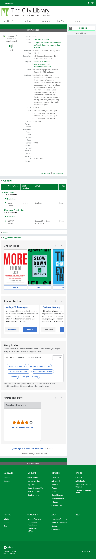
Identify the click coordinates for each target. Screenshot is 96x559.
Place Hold (83, 28)
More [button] (77, 21)
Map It (5, 232)
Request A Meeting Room (83, 491)
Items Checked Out (35, 488)
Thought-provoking (30, 377)
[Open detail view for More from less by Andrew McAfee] (15, 266)
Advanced (56, 481)
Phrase (54, 488)
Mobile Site (86, 552)
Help (78, 515)
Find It (15, 287)
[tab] (10, 357)
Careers (55, 526)
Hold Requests (34, 491)
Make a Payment (34, 519)
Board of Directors (59, 523)
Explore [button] (27, 21)
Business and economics (18, 371)
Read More (12, 330)
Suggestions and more (12, 237)
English (6, 477)
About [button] (54, 515)
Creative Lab (57, 505)
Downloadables (58, 498)
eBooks (55, 502)
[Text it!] (6, 203)
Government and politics (40, 366)
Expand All (45, 173)
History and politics (17, 366)
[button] (57, 358)
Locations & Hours (59, 519)
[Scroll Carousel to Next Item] (61, 245)
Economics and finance (42, 371)
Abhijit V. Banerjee (17, 307)
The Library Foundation (32, 524)
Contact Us (56, 530)
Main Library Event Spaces (83, 485)
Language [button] (8, 473)
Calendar (79, 477)
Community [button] (33, 515)
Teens (6, 523)
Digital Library (57, 495)
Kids (5, 526)
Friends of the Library (33, 529)
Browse (55, 484)
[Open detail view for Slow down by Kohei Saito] (39, 266)
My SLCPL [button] (9, 21)
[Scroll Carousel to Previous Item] (55, 245)
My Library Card (34, 481)
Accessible (13, 377)
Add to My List (81, 33)
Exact (54, 491)
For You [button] (61, 21)
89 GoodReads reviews (22, 428)
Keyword (55, 477)
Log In (92, 3)
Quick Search (33, 477)
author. (41, 39)
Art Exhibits (80, 481)
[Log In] (88, 3)
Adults (6, 519)
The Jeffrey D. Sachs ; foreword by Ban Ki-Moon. (47, 45)
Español (7, 481)
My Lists (31, 484)
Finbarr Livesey (51, 307)
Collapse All (58, 173)
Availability (7, 181)
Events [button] (44, 21)
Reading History (34, 495)
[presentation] (15, 266)
